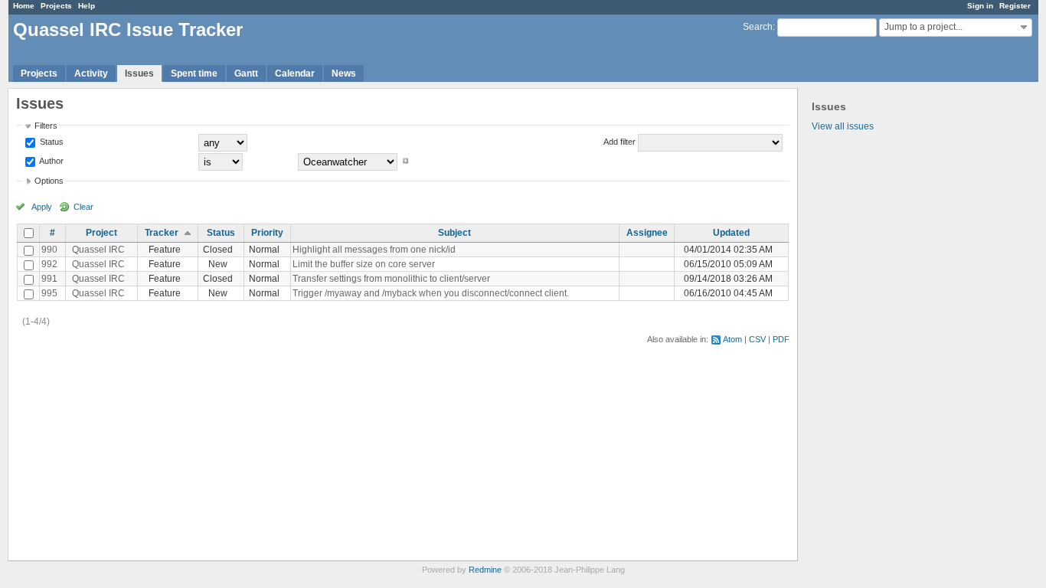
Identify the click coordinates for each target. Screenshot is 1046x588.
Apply (41, 206)
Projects (56, 6)
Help (86, 6)
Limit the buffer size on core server (364, 264)
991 (49, 278)
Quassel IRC (98, 249)
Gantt (246, 73)
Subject (454, 232)
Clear (83, 206)
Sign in (980, 6)
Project (101, 232)
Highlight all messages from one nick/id (374, 249)
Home (23, 6)
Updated (731, 232)
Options (49, 180)
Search (758, 26)
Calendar (295, 73)
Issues (139, 73)
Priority (267, 232)
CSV (757, 339)
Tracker (161, 232)
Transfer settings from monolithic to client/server (391, 278)
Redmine (485, 569)
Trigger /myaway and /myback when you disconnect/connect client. (431, 293)
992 (49, 264)
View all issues (843, 126)
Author (51, 160)
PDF (781, 339)
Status (51, 141)
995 (49, 293)
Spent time (194, 73)
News (344, 73)
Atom (732, 339)
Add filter (619, 141)
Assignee (647, 232)
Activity (91, 73)
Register (1015, 6)
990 (49, 249)
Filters (45, 125)
